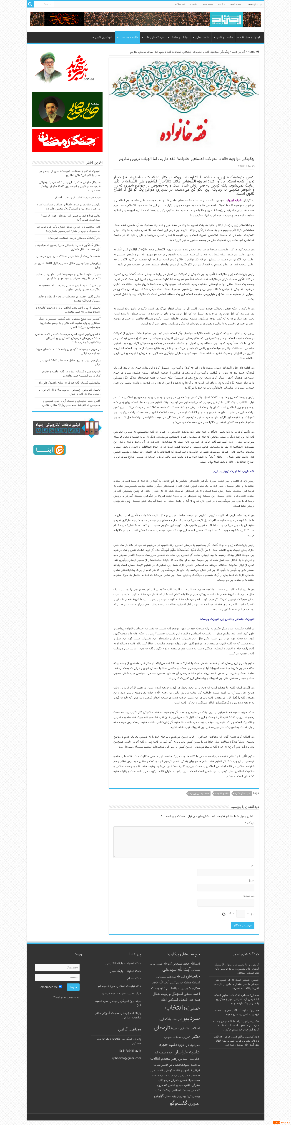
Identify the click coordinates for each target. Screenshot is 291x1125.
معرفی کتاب (192, 1085)
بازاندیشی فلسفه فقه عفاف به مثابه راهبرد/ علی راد (69, 383)
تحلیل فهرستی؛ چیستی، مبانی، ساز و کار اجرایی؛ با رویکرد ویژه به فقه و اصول (69, 392)
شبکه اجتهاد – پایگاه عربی (125, 971)
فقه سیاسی (157, 1070)
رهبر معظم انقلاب (163, 1059)
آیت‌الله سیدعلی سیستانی (170, 977)
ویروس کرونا (193, 1096)
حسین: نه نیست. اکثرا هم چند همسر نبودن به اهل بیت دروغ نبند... (236, 1012)
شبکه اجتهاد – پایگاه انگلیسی (123, 963)
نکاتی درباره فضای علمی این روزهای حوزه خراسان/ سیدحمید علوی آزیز (70, 218)
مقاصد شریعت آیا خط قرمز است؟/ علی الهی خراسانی (68, 256)
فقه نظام (195, 1076)
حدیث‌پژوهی (193, 1045)
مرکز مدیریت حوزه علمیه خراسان (121, 993)
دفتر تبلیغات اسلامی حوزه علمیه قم (119, 986)
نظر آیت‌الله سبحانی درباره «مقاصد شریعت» (74, 238)
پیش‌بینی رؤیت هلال (175, 1096)
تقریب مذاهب (182, 1037)
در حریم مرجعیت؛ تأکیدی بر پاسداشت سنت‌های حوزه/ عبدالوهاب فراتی (67, 351)
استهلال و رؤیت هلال (168, 994)
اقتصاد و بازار (202, 37)
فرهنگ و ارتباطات (154, 37)
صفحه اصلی (235, 4)
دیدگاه (249, 823)
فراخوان (186, 1070)
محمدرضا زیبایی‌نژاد (199, 794)
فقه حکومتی (172, 1070)
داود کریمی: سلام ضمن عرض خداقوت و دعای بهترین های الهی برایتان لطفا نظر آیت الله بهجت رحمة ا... (236, 1041)
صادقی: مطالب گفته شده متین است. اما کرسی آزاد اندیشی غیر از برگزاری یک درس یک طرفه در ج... (236, 999)
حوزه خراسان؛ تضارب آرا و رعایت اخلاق (77, 197)
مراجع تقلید (164, 1080)
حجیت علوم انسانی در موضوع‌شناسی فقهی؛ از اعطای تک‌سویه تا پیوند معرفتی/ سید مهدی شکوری (68, 276)
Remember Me (49, 987)
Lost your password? (66, 997)
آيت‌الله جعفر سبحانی (186, 963)
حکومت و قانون (224, 37)
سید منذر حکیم (242, 794)
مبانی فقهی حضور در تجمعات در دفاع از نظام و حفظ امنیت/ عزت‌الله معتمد (69, 298)
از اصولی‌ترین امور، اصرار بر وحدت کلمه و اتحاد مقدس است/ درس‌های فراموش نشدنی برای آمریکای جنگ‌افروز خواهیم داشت (67, 338)
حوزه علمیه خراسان (179, 1048)
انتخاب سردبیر (182, 1013)
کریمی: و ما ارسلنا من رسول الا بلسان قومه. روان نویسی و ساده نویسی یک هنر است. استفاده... (236, 969)
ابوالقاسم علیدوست (165, 988)
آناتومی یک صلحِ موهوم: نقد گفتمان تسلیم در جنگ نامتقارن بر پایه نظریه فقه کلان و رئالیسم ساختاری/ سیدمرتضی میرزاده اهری (69, 323)
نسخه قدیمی (207, 4)
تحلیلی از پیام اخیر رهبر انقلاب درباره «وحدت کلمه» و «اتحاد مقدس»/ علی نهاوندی (68, 310)
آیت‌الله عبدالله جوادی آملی (185, 983)
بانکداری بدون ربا (180, 1029)
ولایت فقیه (162, 1090)
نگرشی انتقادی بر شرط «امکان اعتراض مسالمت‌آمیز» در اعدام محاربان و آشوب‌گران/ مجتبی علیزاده (68, 206)
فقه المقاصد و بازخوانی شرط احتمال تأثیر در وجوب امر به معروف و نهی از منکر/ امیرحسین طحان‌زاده (68, 229)
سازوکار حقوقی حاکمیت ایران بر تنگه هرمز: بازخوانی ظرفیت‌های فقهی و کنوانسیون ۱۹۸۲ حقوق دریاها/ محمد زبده (69, 186)
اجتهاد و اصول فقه (250, 37)
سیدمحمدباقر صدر (175, 1065)
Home (252, 52)
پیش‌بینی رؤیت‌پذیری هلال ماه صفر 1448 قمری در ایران (70, 362)
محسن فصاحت (160, 1076)
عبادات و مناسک (179, 37)
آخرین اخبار (238, 52)
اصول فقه (194, 1000)
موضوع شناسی (175, 1085)
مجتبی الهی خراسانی (180, 1076)
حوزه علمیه (177, 1045)
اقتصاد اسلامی (178, 1000)
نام (252, 865)
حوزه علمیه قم (164, 1052)
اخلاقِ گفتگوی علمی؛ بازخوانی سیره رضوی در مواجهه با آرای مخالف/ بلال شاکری (67, 247)
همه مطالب (180, 4)
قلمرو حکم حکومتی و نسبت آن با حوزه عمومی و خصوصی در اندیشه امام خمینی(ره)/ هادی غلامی (71, 403)
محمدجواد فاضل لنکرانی (185, 1080)
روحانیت (195, 1065)
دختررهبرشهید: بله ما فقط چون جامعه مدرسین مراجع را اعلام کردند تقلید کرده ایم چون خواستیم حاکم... (236, 1025)
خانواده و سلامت (129, 37)
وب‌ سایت (248, 896)
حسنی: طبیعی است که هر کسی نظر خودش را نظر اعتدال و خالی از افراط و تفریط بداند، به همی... (236, 984)
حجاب (168, 1037)
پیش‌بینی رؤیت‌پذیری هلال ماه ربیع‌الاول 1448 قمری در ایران (67, 265)
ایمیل (251, 880)
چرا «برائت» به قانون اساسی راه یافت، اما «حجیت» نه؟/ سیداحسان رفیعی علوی (69, 287)
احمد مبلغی (192, 994)
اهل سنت (177, 1019)
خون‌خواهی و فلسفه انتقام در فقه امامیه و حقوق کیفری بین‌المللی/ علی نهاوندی (71, 373)
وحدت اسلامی (180, 1090)
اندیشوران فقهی (104, 37)
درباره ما (222, 4)
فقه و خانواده (221, 794)
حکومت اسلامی (189, 1059)
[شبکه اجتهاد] (145, 20)
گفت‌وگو (178, 1103)
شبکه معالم (134, 978)
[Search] (30, 4)
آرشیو (194, 4)
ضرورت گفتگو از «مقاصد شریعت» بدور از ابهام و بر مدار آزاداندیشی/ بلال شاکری (70, 173)
